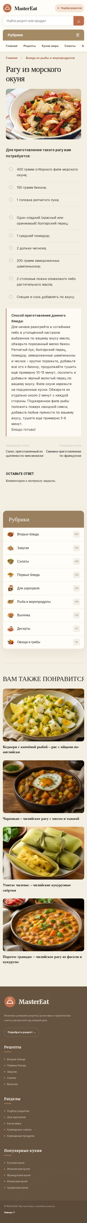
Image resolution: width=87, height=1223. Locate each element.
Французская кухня (19, 1175)
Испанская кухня (17, 1181)
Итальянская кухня (18, 1168)
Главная (11, 45)
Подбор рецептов (69, 8)
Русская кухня (15, 1162)
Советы (70, 45)
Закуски (12, 1071)
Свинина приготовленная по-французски (63, 454)
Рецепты (29, 45)
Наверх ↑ (9, 1212)
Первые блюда (16, 1065)
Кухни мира (50, 45)
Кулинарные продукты (20, 1135)
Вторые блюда (16, 1059)
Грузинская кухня (17, 1187)
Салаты (11, 1077)
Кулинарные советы (19, 1129)
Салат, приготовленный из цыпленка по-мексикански (24, 454)
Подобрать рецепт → (22, 1032)
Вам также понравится (43, 678)
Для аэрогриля (16, 1117)
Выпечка (12, 1084)
